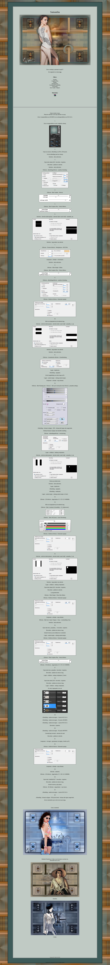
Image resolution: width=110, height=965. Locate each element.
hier (60, 72)
